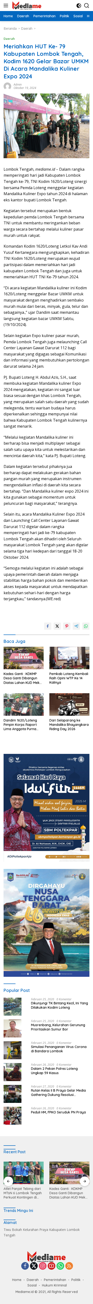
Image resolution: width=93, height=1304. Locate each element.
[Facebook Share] (47, 626)
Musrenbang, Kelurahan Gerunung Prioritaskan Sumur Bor (58, 1027)
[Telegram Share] (76, 626)
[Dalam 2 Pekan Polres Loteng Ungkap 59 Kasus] (12, 1072)
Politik (76, 1280)
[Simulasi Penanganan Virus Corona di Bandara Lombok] (12, 1050)
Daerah (9, 38)
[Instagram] (42, 1266)
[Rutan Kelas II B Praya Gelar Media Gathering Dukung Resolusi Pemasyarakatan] (12, 1094)
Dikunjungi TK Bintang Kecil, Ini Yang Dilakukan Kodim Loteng (59, 1005)
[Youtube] (51, 1266)
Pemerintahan (55, 1280)
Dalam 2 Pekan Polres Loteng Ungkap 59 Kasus (54, 1070)
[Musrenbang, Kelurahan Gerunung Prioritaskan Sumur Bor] (12, 1028)
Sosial (32, 1285)
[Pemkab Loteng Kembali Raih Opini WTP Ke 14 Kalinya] (69, 658)
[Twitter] (34, 1266)
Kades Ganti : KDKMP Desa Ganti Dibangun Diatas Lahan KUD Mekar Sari (23, 678)
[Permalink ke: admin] (7, 85)
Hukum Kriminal (54, 1285)
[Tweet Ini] (57, 626)
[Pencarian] (86, 6)
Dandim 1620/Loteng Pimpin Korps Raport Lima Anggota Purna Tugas (20, 724)
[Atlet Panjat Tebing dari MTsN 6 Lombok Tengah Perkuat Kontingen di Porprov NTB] (24, 1173)
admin (18, 84)
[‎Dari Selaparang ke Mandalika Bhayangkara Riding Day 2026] (69, 704)
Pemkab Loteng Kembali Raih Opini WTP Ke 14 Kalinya (68, 678)
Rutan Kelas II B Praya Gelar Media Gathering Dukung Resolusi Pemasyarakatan (58, 1092)
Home (16, 1280)
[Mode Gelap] (79, 6)
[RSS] (69, 1266)
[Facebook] (25, 1266)
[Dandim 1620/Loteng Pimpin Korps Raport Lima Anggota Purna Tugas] (24, 704)
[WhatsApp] (60, 1266)
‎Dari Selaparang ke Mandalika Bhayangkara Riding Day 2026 (69, 724)
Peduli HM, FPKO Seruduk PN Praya (58, 1112)
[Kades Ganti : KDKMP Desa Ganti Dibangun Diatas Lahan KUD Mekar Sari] (24, 658)
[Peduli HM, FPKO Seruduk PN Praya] (12, 1116)
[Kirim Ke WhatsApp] (85, 626)
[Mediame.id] (26, 5)
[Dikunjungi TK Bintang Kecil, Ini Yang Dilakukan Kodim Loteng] (12, 1007)
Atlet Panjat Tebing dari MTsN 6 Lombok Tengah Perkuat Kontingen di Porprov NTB (23, 1193)
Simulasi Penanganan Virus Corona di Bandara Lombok (59, 1049)
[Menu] (7, 5)
